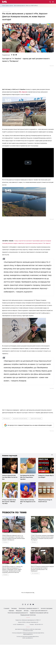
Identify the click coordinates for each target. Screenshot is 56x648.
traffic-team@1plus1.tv (27, 637)
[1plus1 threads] (25, 604)
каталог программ (46, 608)
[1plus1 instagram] (22, 604)
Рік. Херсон (6, 49)
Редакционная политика (28, 615)
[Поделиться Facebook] (13, 54)
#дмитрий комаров (36, 418)
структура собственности (39, 610)
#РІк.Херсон (6, 418)
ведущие (19, 610)
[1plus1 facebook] (30, 604)
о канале (6, 608)
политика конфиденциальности (18, 612)
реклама (14, 608)
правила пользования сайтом (39, 612)
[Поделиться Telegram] (11, 54)
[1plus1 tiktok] (27, 604)
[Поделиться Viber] (16, 55)
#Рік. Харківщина (35, 573)
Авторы (26, 610)
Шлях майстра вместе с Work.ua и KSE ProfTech (26, 5)
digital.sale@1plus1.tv (28, 634)
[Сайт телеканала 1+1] (4, 2)
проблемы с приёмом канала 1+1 (29, 608)
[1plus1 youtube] (33, 604)
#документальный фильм (20, 418)
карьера (11, 610)
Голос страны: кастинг (7, 5)
